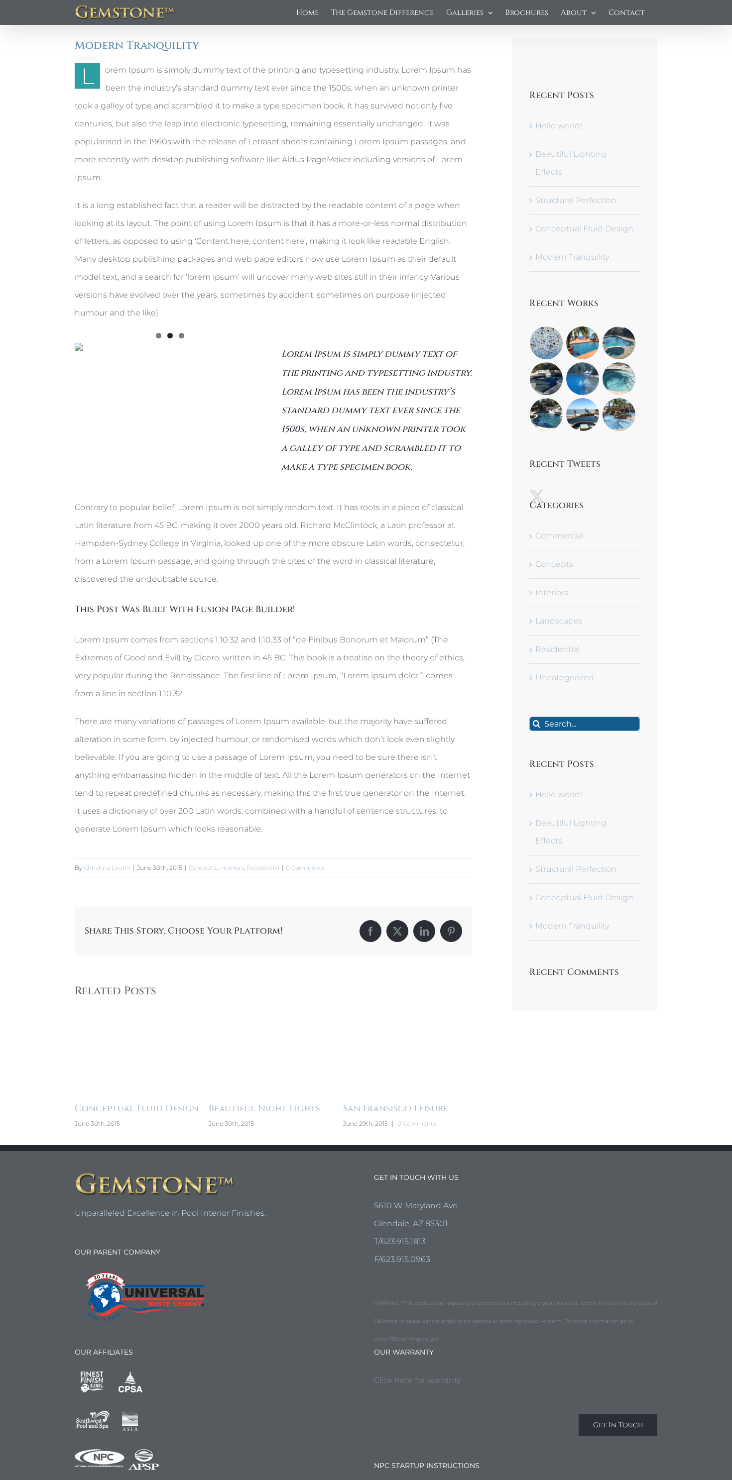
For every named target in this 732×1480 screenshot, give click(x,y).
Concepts (203, 867)
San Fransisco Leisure (276, 1108)
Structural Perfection (575, 200)
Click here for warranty (417, 1396)
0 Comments (305, 867)
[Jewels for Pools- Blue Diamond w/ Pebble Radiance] (546, 379)
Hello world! (558, 125)
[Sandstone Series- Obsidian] (583, 414)
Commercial (559, 535)
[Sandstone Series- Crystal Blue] (619, 343)
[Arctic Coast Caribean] (546, 343)
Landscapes (559, 621)
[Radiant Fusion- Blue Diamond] (583, 379)
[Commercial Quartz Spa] (619, 379)
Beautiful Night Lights (146, 1108)
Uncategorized (564, 677)
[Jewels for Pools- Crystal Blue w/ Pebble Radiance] (619, 414)
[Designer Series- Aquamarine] (583, 343)
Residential (262, 867)
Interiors (231, 867)
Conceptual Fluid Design (584, 228)
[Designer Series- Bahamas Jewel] (546, 414)
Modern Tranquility (572, 257)
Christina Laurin (107, 867)
